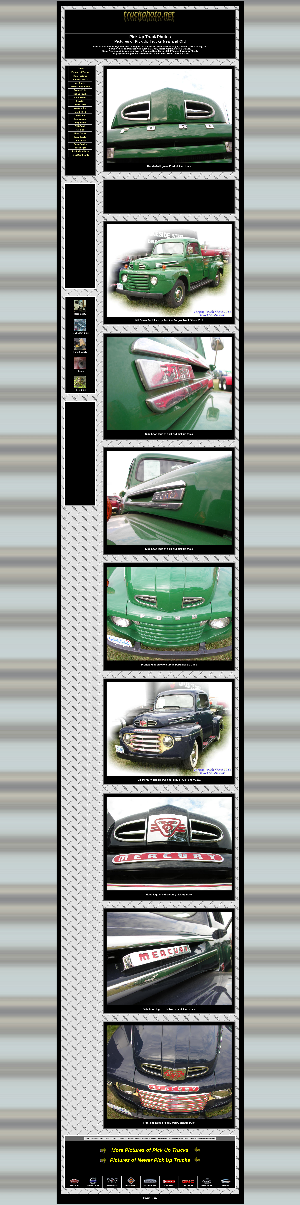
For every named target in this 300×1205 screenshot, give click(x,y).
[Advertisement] (150, 27)
